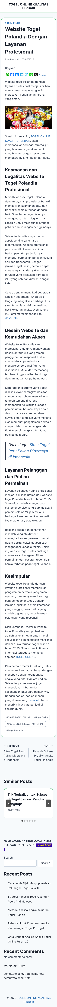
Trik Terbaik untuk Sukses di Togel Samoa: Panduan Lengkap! (28, 799)
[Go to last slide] (8, 803)
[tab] (22, 821)
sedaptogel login (14, 965)
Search (8, 857)
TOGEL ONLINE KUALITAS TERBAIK (25, 724)
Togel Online (41, 717)
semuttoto (10, 973)
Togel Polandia (14, 730)
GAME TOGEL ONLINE (18, 717)
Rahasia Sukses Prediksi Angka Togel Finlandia (43, 753)
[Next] (48, 803)
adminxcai (13, 59)
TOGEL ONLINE (12, 23)
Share (42, 75)
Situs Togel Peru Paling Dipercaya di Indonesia (29, 451)
